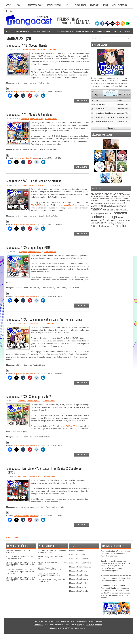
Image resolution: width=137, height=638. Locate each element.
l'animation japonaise (94, 625)
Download (34, 91)
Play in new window (21, 91)
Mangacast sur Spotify (78, 583)
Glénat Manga (106, 201)
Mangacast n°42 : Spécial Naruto (26, 45)
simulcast (121, 220)
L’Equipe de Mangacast (35, 5)
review (120, 217)
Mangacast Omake (112, 210)
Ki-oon (101, 206)
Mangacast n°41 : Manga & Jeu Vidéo (29, 114)
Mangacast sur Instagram (79, 579)
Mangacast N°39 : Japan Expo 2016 (28, 247)
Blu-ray (101, 196)
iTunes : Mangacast (77, 555)
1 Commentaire (52, 50)
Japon (106, 203)
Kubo (113, 206)
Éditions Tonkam (98, 226)
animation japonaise (103, 193)
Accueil (9, 5)
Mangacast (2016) (38, 50)
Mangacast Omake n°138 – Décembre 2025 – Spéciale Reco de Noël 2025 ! (20, 564)
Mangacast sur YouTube (78, 591)
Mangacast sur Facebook (79, 575)
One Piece (124, 210)
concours (117, 196)
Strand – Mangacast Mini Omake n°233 (50, 557)
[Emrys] (99, 171)
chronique (108, 196)
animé (121, 193)
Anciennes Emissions (120, 5)
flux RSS (107, 593)
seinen (95, 220)
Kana (112, 203)
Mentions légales (87, 621)
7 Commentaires (54, 185)
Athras (127, 194)
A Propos (20, 5)
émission (120, 225)
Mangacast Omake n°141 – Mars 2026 (20, 552)
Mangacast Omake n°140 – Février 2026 (19, 557)
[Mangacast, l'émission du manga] (116, 614)
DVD (101, 198)
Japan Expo (125, 201)
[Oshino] (111, 171)
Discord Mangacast (76, 551)
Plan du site (94, 5)
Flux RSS (9, 11)
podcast (120, 213)
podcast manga (104, 217)
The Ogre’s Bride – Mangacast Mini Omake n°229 (51, 580)
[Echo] (105, 183)
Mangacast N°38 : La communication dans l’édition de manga (44, 319)
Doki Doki (95, 198)
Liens (68, 5)
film (92, 201)
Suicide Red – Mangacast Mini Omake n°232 (52, 563)
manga (96, 209)
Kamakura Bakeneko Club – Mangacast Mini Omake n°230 (49, 575)
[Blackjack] (111, 160)
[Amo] (122, 171)
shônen (111, 220)
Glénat (96, 200)
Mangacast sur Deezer (78, 571)
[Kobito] (111, 149)
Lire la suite (81, 100)
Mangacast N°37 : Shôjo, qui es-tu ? (28, 396)
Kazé (117, 204)
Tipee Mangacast (99, 44)
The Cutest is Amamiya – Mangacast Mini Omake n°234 (52, 552)
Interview (117, 31)
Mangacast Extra (103, 31)
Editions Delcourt (121, 198)
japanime (96, 203)
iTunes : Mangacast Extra (79, 559)
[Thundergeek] (99, 160)
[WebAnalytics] (68, 637)
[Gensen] (116, 183)
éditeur (109, 226)
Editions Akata (109, 198)
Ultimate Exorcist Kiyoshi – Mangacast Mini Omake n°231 (49, 569)
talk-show (101, 223)
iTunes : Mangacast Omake (80, 563)
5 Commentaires (50, 252)
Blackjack (94, 196)
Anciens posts (12, 538)
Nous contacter (80, 5)
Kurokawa (121, 206)
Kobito (108, 206)
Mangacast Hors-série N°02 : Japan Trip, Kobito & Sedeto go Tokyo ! (44, 470)
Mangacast (27, 50)
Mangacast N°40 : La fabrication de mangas (33, 180)
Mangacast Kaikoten (84, 31)
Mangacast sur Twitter (77, 587)
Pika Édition (107, 213)
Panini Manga (96, 213)
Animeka (127, 31)
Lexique (105, 5)
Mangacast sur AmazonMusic (80, 567)
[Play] (7, 90)
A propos (99, 621)
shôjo (103, 220)
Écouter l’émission (65, 31)
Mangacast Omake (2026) (43, 31)
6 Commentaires (51, 119)
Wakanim (120, 223)
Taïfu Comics (111, 223)
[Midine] (122, 160)
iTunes (115, 200)
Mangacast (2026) (22, 31)
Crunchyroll (125, 196)
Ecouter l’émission (54, 5)
